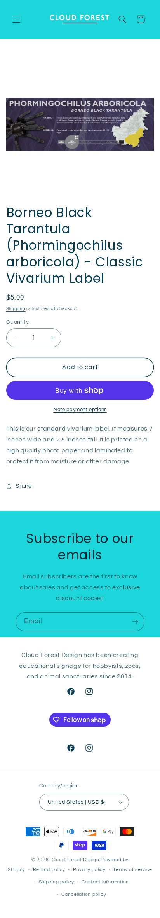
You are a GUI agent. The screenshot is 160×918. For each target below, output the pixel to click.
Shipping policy (56, 882)
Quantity (17, 322)
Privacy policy (89, 869)
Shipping (16, 309)
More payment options (80, 409)
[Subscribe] (135, 621)
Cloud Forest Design (75, 860)
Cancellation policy (83, 894)
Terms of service (132, 869)
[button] (16, 19)
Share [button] (24, 486)
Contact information (105, 882)
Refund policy (49, 869)
